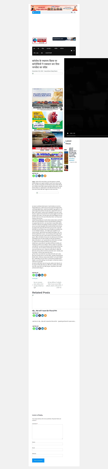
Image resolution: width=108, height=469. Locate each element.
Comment (35, 423)
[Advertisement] (54, 26)
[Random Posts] (71, 12)
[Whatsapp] (33, 176)
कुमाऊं (36, 278)
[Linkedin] (42, 176)
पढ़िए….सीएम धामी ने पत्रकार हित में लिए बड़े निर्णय (44, 311)
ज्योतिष (55, 48)
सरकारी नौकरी (48, 53)
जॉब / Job (36, 53)
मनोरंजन (62, 48)
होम (34, 48)
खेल (42, 53)
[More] (45, 176)
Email (33, 447)
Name (33, 442)
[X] (39, 176)
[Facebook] (36, 176)
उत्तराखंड (49, 48)
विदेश (43, 48)
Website (34, 453)
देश (38, 48)
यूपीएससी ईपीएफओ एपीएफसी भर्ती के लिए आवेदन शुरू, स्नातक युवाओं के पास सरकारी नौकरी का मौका (72, 152)
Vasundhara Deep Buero (50, 71)
